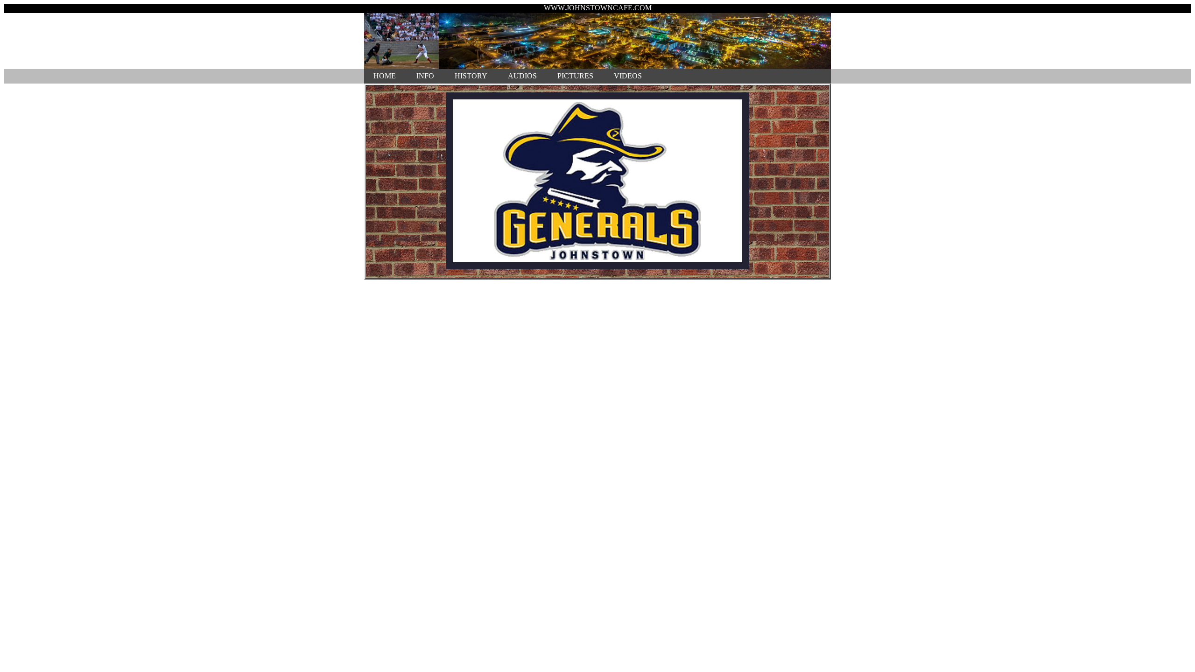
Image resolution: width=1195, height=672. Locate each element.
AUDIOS (522, 76)
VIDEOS (628, 76)
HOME (384, 76)
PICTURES (575, 76)
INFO (425, 76)
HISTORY (471, 76)
